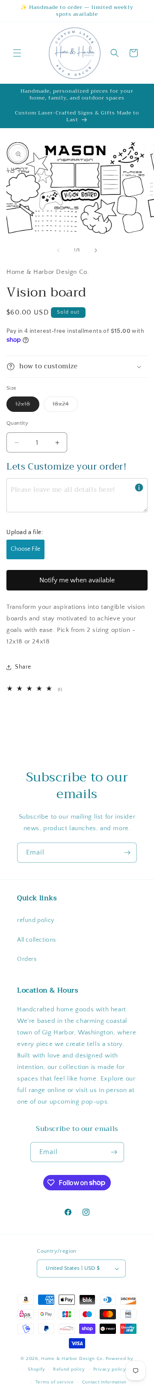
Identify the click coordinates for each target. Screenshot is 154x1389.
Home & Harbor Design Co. (72, 1358)
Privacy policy (109, 1369)
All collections (36, 940)
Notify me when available (77, 580)
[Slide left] (58, 250)
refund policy (35, 920)
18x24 (65, 406)
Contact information (104, 1382)
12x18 (27, 406)
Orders (27, 959)
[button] (17, 53)
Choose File (25, 549)
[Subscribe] (127, 853)
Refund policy (69, 1369)
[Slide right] (95, 250)
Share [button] (23, 667)
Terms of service (55, 1382)
